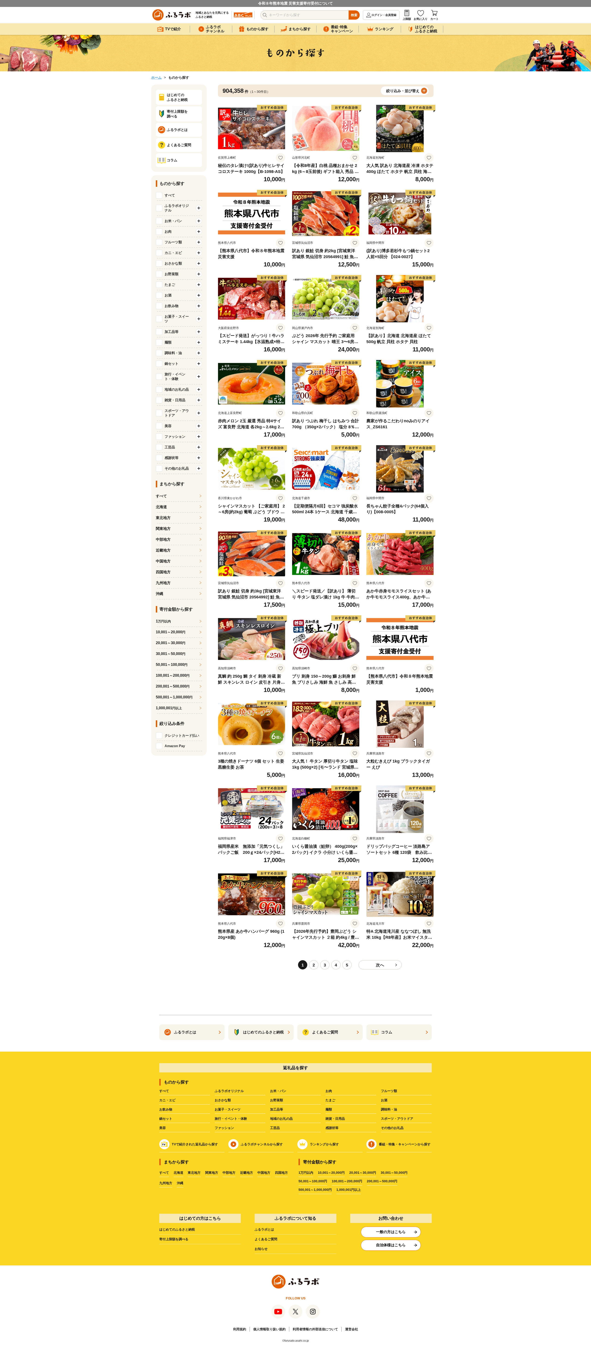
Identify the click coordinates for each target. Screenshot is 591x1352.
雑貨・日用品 (335, 1118)
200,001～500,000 (173, 686)
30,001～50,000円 (394, 1172)
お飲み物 (165, 1109)
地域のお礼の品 (281, 1118)
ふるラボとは (264, 1229)
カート (434, 19)
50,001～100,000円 (313, 1181)
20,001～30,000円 (362, 1172)
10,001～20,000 (170, 632)
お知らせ (261, 1249)
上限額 (407, 19)
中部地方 (163, 539)
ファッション (224, 1128)
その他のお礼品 (392, 1128)
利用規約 (239, 1329)
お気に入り (421, 19)
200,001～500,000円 (382, 1181)
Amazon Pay (175, 746)
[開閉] (199, 208)
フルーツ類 (389, 1091)
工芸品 (275, 1128)
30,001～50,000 (170, 654)
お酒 (384, 1100)
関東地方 (163, 529)
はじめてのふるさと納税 (177, 1229)
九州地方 (163, 583)
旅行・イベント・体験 (231, 1118)
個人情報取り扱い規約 (269, 1329)
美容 (162, 1128)
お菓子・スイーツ (228, 1109)
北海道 (161, 507)
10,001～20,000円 (331, 1172)
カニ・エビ (167, 1100)
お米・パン (278, 1091)
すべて (170, 195)
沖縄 (159, 594)
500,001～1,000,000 (174, 697)
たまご (330, 1100)
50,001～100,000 (171, 665)
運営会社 (351, 1329)
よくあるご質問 (266, 1239)
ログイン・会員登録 (383, 15)
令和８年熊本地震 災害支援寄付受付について (295, 3)
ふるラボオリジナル (229, 1091)
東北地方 (163, 518)
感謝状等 (332, 1128)
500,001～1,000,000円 (315, 1190)
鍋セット (165, 1118)
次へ (380, 965)
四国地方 (163, 572)
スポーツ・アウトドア (397, 1118)
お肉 (329, 1091)
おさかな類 (223, 1100)
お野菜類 (276, 1100)
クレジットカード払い (182, 735)
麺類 (329, 1109)
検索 (354, 15)
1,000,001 (169, 708)
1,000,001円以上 (348, 1190)
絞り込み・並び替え (402, 91)
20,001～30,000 (170, 643)
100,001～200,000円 (347, 1181)
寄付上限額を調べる (173, 1239)
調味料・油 (389, 1109)
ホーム (156, 77)
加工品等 (276, 1109)
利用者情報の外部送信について (315, 1329)
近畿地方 (163, 550)
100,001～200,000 (173, 675)
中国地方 (163, 561)
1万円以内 (306, 1172)
